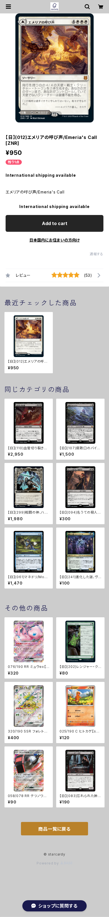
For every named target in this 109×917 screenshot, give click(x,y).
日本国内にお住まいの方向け (54, 240)
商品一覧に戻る (54, 829)
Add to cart (54, 223)
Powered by (48, 863)
